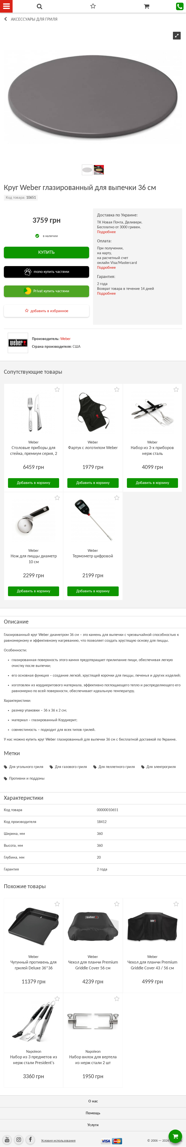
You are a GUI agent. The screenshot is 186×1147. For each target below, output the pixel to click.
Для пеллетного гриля (117, 767)
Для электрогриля (161, 767)
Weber (65, 339)
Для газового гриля (71, 767)
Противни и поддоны (27, 779)
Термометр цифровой (93, 556)
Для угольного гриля (26, 767)
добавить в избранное (49, 311)
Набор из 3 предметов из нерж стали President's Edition (33, 1063)
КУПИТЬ (46, 252)
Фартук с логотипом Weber (93, 448)
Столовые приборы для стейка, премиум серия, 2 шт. (33, 454)
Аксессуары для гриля (34, 19)
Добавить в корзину (33, 483)
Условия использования (58, 1141)
